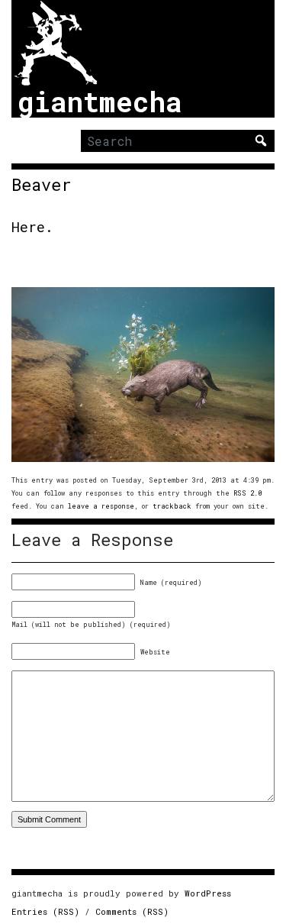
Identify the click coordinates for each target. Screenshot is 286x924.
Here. (32, 227)
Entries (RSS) (45, 911)
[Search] (261, 140)
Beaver (41, 184)
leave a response (101, 506)
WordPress (208, 893)
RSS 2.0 (247, 493)
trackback (172, 506)
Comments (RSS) (132, 911)
